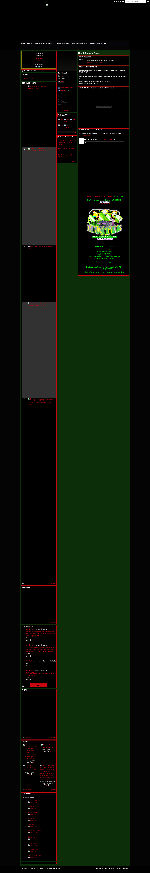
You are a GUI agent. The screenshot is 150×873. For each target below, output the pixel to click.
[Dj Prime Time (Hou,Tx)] (30, 616)
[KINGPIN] (30, 610)
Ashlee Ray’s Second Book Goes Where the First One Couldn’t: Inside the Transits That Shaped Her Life (40, 633)
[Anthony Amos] (24, 816)
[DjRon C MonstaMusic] (40, 610)
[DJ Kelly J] (24, 593)
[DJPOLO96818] (24, 846)
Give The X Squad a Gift (94, 62)
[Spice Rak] (24, 604)
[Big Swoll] (46, 593)
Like (62, 81)
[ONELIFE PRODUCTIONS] (61, 121)
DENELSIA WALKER (34, 831)
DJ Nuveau (31, 837)
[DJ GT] (40, 604)
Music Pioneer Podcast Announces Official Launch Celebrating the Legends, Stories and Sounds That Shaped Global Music (40, 649)
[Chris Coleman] (40, 593)
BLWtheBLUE (108, 139)
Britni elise (31, 824)
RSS (23, 583)
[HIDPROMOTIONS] (24, 853)
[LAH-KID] (67, 121)
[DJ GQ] (46, 616)
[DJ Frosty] (30, 593)
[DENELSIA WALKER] (24, 834)
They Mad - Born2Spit (30, 770)
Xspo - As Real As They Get (66, 149)
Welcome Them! (32, 665)
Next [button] (54, 713)
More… (74, 161)
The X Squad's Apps (64, 108)
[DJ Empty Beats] (46, 598)
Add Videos (27, 789)
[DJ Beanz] (30, 598)
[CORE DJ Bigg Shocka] (24, 598)
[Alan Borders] (24, 809)
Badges (98, 868)
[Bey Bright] (24, 822)
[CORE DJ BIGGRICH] (40, 598)
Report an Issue (109, 868)
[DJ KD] (35, 598)
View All (53, 583)
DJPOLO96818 (32, 843)
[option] (38, 713)
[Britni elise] (24, 828)
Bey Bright (31, 818)
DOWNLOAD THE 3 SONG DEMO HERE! (98, 196)
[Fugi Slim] (35, 593)
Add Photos (28, 737)
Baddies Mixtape (47, 747)
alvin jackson (30, 629)
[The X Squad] (61, 127)
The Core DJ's (40, 868)
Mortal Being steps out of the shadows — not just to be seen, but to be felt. (47, 776)
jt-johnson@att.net (104, 203)
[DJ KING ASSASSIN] (51, 598)
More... (39, 685)
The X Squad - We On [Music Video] (65, 156)
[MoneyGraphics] (46, 610)
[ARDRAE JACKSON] (24, 803)
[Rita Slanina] (24, 610)
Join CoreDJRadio (84, 135)
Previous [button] (23, 713)
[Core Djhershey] (51, 616)
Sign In (122, 1)
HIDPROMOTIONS (33, 849)
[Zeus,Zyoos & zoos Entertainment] (67, 127)
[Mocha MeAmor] (51, 604)
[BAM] (40, 616)
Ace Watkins (30, 661)
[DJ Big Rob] (24, 616)
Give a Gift (33, 802)
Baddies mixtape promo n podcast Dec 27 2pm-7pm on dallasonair (30, 755)
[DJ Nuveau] (24, 840)
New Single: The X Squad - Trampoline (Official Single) (67, 142)
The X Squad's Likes (64, 110)
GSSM (33, 761)
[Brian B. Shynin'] (35, 604)
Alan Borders (32, 806)
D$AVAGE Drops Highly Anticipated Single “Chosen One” (40, 674)
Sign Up (116, 1)
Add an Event (28, 79)
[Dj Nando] (46, 604)
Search (148, 1)
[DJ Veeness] (51, 593)
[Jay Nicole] (35, 610)
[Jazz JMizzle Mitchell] (24, 859)
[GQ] (30, 604)
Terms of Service (122, 868)
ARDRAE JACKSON (34, 800)
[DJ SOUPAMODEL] (35, 616)
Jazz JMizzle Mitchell (34, 855)
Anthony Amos (32, 812)
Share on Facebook (66, 88)
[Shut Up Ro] (51, 610)
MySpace (63, 90)
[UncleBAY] (72, 121)
